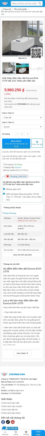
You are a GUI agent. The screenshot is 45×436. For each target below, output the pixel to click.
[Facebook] (3, 422)
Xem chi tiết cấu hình (22, 255)
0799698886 (21, 104)
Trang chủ (7, 9)
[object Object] (8, 113)
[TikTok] (8, 422)
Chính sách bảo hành (10, 413)
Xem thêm (21, 353)
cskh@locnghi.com (15, 390)
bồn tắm (16, 307)
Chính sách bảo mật (10, 403)
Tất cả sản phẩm (20, 9)
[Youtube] (13, 422)
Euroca (7, 303)
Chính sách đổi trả (9, 409)
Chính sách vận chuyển (11, 406)
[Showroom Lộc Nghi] (5, 3)
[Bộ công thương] (9, 428)
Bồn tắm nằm (9, 290)
